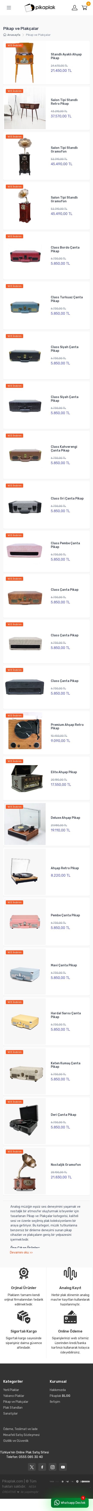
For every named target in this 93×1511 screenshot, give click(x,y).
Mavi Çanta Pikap (64, 965)
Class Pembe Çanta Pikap (65, 545)
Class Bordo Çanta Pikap (65, 249)
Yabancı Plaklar (13, 1396)
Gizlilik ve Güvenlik (16, 1441)
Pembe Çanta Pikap (65, 915)
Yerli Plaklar (11, 1390)
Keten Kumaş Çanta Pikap (65, 1065)
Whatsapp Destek (73, 1503)
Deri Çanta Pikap (63, 1115)
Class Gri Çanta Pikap (67, 498)
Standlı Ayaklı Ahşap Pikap (66, 56)
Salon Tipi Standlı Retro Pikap (64, 102)
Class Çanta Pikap (65, 590)
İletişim (55, 1402)
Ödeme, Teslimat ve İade (20, 1429)
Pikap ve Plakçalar (15, 1402)
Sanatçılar (10, 1413)
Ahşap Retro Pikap (65, 868)
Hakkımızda (58, 1390)
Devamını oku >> (21, 1252)
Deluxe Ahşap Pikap (65, 818)
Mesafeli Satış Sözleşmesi (21, 1435)
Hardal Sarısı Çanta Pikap (66, 1015)
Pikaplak (60, 1396)
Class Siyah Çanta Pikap (65, 349)
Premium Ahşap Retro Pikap (67, 726)
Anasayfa (13, 34)
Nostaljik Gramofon (66, 1165)
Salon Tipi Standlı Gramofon (64, 149)
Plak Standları (12, 1408)
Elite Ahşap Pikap (64, 772)
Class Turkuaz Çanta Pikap (67, 299)
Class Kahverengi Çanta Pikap (64, 448)
